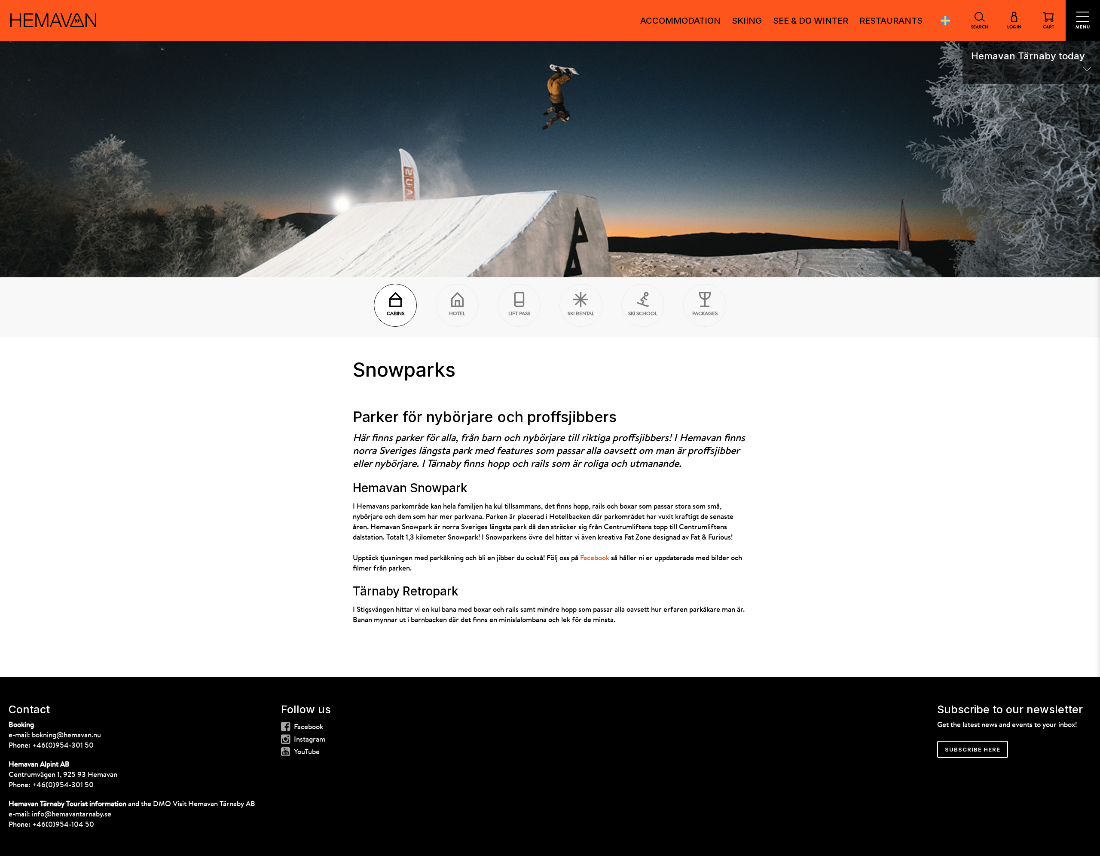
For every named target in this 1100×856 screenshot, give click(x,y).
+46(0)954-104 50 (63, 824)
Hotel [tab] (457, 313)
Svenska (945, 20)
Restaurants (891, 20)
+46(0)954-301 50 (63, 745)
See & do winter (810, 20)
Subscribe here (972, 749)
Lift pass (519, 313)
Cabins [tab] (395, 313)
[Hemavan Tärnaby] (53, 20)
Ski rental (581, 313)
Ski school (642, 313)
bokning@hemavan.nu (66, 735)
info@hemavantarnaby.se (71, 814)
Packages (705, 313)
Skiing (747, 20)
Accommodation (680, 20)
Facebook (594, 558)
